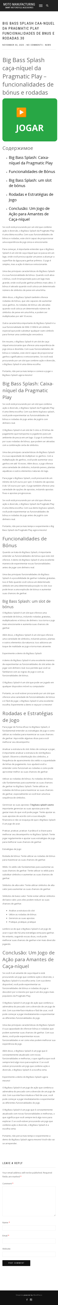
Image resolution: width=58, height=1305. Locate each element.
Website (6, 1248)
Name (6, 1222)
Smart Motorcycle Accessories (19, 7)
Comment (7, 1183)
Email (5, 1235)
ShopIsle (20, 1295)
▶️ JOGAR (30, 120)
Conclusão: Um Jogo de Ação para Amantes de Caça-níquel (29, 214)
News (48, 45)
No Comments (35, 45)
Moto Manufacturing (19, 4)
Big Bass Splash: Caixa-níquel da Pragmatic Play (31, 160)
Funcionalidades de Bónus (32, 171)
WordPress (37, 1295)
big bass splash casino (43, 804)
